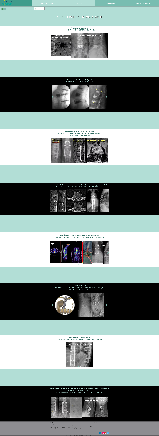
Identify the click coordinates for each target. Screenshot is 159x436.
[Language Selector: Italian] (3, 9)
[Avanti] (106, 45)
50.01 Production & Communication (78, 435)
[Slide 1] (78, 162)
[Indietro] (52, 45)
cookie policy (94, 433)
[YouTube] (105, 433)
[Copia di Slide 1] (80, 162)
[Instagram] (103, 433)
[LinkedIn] (100, 433)
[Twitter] (108, 433)
